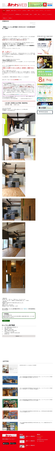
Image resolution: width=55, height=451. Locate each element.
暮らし (39, 14)
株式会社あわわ (40, 436)
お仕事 (35, 14)
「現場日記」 (25, 308)
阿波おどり (5, 18)
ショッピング (11, 14)
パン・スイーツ (47, 10)
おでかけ (24, 10)
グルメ (33, 10)
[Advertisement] (18, 348)
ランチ (37, 10)
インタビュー (49, 14)
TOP (4, 10)
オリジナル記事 (25, 14)
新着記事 (8, 10)
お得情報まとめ (18, 14)
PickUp (10, 18)
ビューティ (5, 14)
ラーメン (41, 10)
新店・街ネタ (13, 10)
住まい (31, 14)
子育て (29, 10)
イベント (19, 10)
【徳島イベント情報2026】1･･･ (30, 437)
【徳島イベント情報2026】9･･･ (30, 441)
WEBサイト (18, 94)
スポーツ (43, 14)
